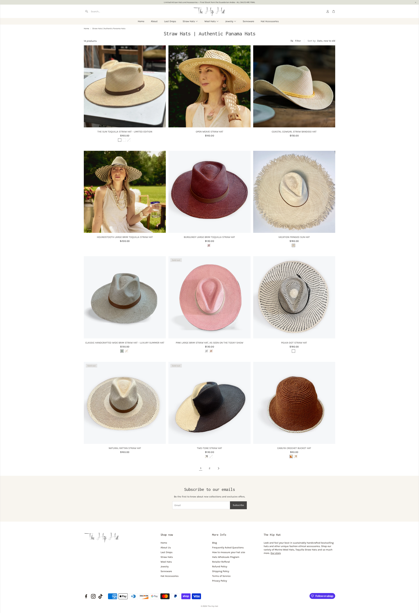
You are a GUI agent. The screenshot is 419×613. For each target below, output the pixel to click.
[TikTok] (100, 596)
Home (86, 28)
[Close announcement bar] (415, 2)
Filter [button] (298, 40)
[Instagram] (93, 596)
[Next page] (218, 468)
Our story (276, 553)
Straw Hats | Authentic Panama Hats (108, 28)
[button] (103, 11)
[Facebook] (86, 596)
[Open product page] (125, 86)
